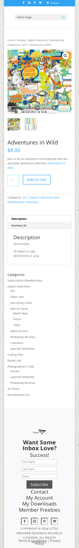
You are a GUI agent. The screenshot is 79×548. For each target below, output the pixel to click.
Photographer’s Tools (20, 366)
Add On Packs (19, 309)
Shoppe (21, 40)
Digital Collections (38, 40)
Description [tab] (19, 219)
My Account (39, 497)
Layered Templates (22, 348)
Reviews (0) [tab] (19, 225)
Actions (15, 371)
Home (11, 40)
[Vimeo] (40, 3)
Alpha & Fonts (19, 331)
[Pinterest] (34, 3)
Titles (16, 325)
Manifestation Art (18, 395)
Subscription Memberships (24, 280)
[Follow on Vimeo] (54, 521)
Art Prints (13, 389)
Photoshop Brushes (22, 337)
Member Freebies (39, 509)
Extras (17, 319)
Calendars (16, 343)
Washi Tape (20, 313)
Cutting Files (15, 354)
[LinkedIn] (29, 3)
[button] (65, 55)
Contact (39, 491)
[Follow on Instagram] (34, 521)
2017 (24, 44)
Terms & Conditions (32, 541)
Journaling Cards (21, 303)
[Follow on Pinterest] (44, 521)
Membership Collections (23, 202)
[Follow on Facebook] (24, 521)
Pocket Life (14, 360)
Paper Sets (17, 297)
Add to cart (37, 179)
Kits (56, 197)
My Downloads (39, 503)
